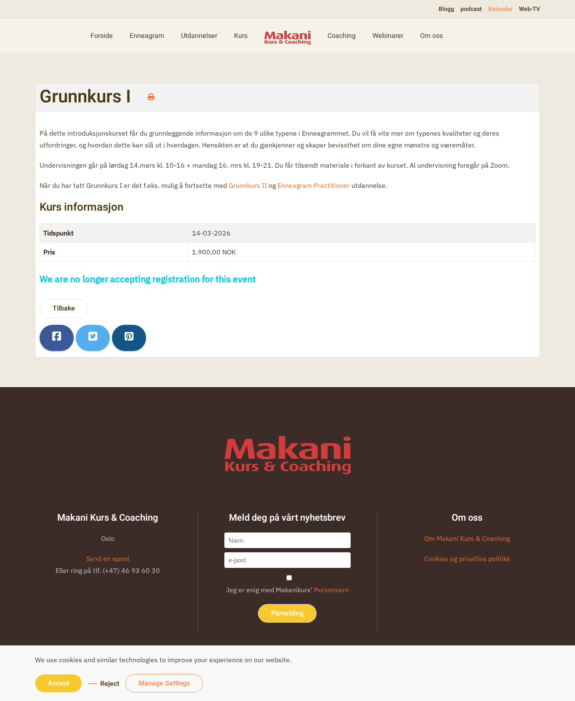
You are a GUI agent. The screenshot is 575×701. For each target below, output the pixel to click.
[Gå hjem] (287, 36)
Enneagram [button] (147, 36)
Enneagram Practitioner (313, 185)
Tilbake (64, 308)
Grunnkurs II (248, 185)
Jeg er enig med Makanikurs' (287, 590)
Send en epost (108, 558)
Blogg (446, 9)
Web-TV (529, 9)
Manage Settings (164, 683)
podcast (471, 9)
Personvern (331, 590)
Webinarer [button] (388, 36)
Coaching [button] (341, 36)
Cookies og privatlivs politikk (467, 558)
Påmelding (287, 613)
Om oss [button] (431, 36)
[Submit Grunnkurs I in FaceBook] (57, 338)
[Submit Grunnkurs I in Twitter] (93, 338)
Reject (109, 684)
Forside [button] (102, 36)
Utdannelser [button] (199, 36)
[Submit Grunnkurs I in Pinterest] (129, 338)
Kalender (500, 9)
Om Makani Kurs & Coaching (467, 538)
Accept (58, 683)
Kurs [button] (241, 36)
